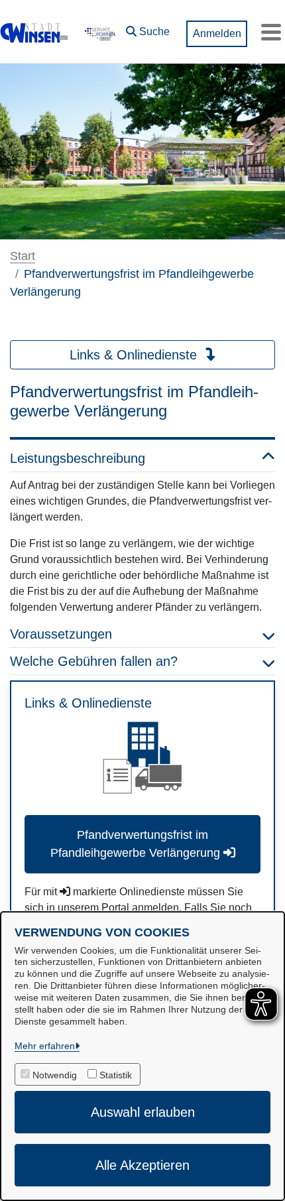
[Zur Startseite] (34, 32)
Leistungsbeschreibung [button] (77, 458)
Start (22, 256)
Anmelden (217, 33)
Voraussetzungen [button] (61, 634)
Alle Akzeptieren (142, 1165)
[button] (147, 28)
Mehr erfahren (45, 1046)
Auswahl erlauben (143, 1112)
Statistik (115, 1075)
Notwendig (54, 1075)
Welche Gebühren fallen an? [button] (94, 661)
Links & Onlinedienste (135, 355)
